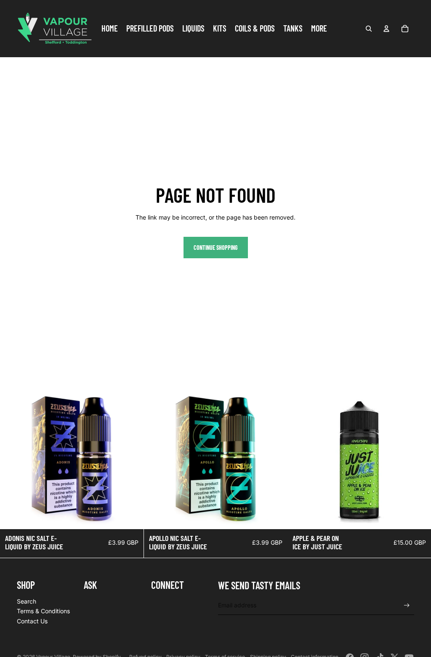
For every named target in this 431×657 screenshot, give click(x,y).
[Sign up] (406, 605)
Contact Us (32, 621)
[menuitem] (109, 28)
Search (26, 601)
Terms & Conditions (43, 611)
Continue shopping (216, 247)
